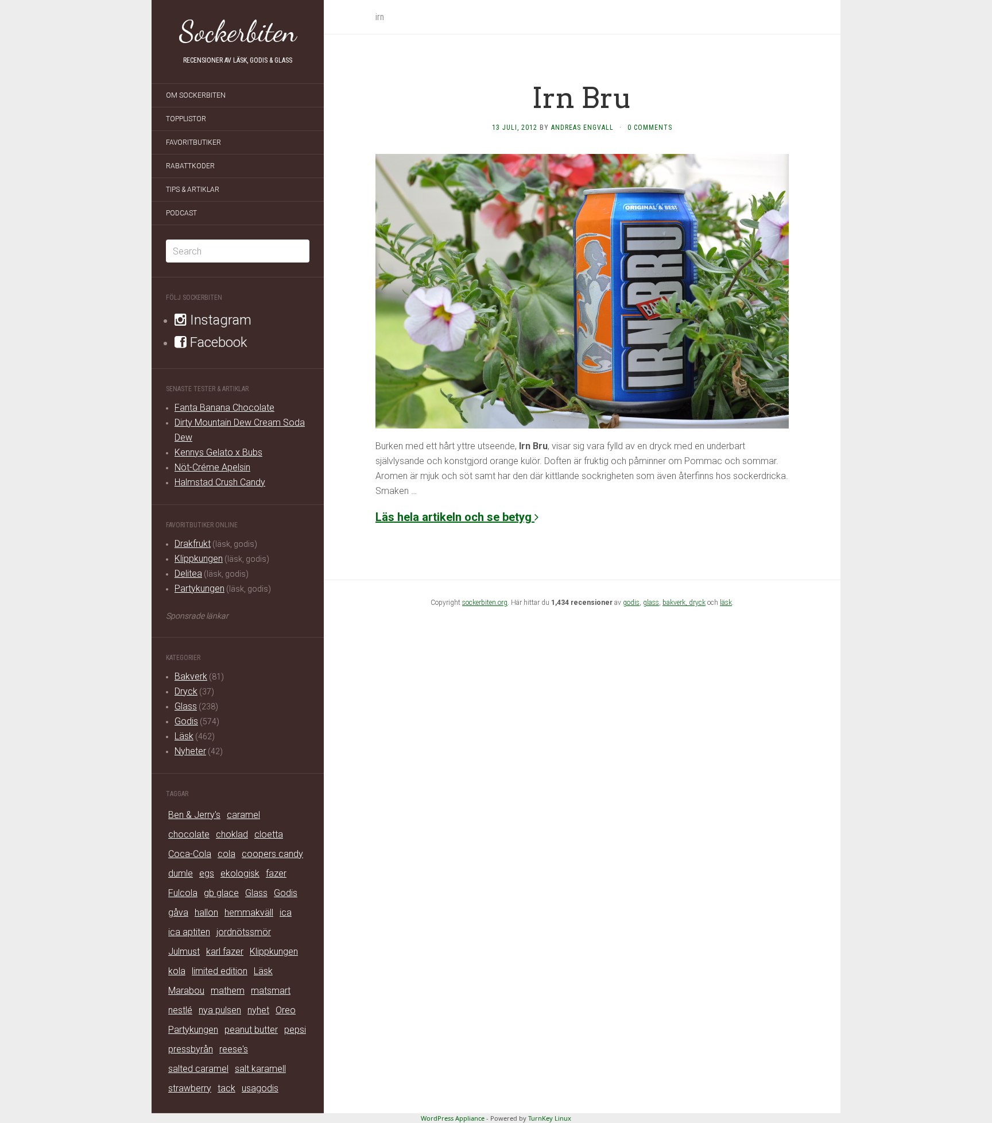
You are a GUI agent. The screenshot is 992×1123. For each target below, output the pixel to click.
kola (176, 971)
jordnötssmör (243, 932)
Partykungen (199, 588)
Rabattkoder (190, 166)
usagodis (260, 1088)
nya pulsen (220, 1010)
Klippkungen (199, 558)
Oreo (286, 1010)
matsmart (270, 990)
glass (651, 603)
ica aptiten (189, 932)
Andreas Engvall (582, 128)
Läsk (184, 736)
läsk (726, 603)
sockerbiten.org (484, 603)
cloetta (268, 834)
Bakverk (191, 676)
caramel (243, 814)
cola (226, 853)
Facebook (217, 342)
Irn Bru (582, 97)
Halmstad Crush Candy (220, 482)
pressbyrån (190, 1049)
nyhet (258, 1010)
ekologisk (239, 873)
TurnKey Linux (549, 1118)
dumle (180, 873)
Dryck (186, 691)
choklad (232, 834)
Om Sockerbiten (196, 95)
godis (631, 603)
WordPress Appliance (453, 1118)
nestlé (180, 1010)
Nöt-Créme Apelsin (212, 467)
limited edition (219, 971)
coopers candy (272, 853)
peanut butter (251, 1029)
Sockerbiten (238, 31)
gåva (178, 912)
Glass (186, 706)
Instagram (219, 320)
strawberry (189, 1088)
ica (286, 912)
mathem (228, 990)
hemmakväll (248, 912)
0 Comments (649, 128)
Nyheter (190, 751)
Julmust (184, 951)
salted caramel (198, 1068)
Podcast (181, 213)
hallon (206, 912)
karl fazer (224, 951)
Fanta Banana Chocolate (224, 407)
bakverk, (675, 603)
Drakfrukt (193, 543)
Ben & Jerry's (194, 814)
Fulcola (182, 892)
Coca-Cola (189, 853)
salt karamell (260, 1068)
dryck (697, 603)
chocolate (189, 834)
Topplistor (186, 119)
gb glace (221, 892)
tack (226, 1088)
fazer (276, 873)
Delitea (188, 573)
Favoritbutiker (193, 142)
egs (206, 873)
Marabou (186, 990)
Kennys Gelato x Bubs (218, 452)
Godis (186, 721)
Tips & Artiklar (192, 190)
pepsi (295, 1029)
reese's (233, 1049)
